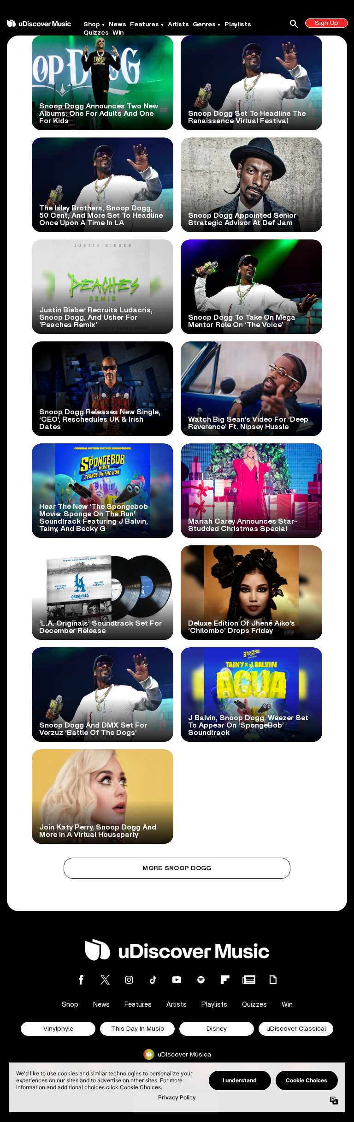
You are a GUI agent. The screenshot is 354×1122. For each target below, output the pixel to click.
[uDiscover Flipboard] (224, 980)
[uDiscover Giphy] (272, 980)
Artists (178, 24)
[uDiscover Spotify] (201, 980)
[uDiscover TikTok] (153, 980)
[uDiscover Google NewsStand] (248, 980)
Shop (91, 24)
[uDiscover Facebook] (81, 980)
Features (144, 24)
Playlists (237, 24)
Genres (204, 24)
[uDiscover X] (105, 980)
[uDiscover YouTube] (177, 980)
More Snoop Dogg (176, 868)
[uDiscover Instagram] (129, 980)
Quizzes (96, 33)
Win (118, 33)
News (117, 24)
